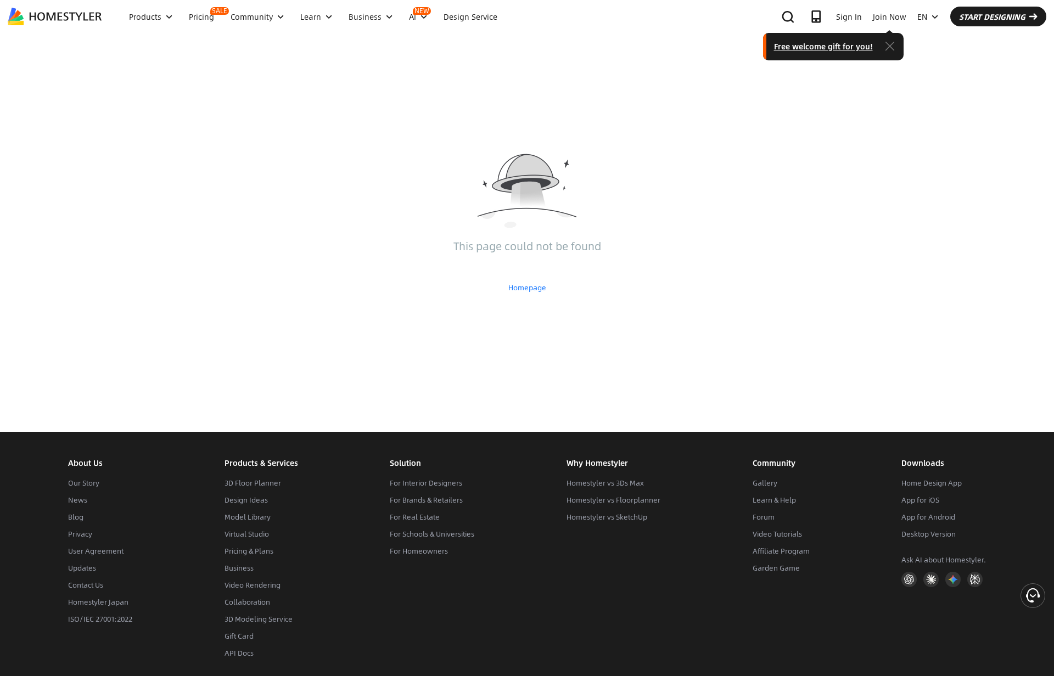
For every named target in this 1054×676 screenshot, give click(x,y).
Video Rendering (253, 584)
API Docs (239, 652)
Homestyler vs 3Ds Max (605, 482)
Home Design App (931, 482)
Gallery (765, 482)
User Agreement (96, 550)
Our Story (83, 482)
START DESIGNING (992, 16)
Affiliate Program (781, 550)
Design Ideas (246, 499)
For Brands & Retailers (426, 499)
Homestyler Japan (98, 601)
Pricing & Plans (249, 550)
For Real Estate (415, 516)
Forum (764, 516)
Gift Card (239, 635)
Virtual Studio (247, 533)
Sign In (849, 16)
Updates (82, 567)
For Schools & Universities (432, 533)
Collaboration (247, 601)
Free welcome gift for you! (823, 46)
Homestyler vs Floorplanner (613, 499)
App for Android (928, 516)
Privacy (80, 533)
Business (239, 567)
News (77, 499)
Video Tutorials (777, 533)
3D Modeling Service (259, 618)
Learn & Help (774, 499)
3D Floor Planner (253, 482)
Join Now (889, 16)
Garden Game (776, 567)
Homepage (527, 287)
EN (922, 16)
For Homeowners (419, 550)
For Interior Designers (426, 482)
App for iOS (920, 499)
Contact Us (85, 584)
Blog (75, 516)
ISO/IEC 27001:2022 (100, 618)
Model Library (248, 516)
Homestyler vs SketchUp (607, 516)
